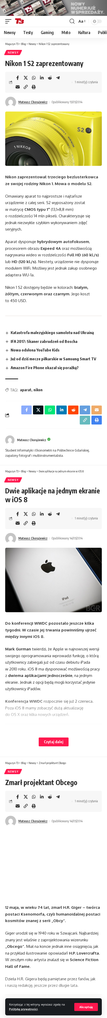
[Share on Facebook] (17, 78)
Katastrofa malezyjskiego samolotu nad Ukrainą (52, 332)
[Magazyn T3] (19, 21)
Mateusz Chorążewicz (33, 102)
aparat (25, 390)
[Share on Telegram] (58, 78)
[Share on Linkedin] (41, 78)
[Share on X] (25, 78)
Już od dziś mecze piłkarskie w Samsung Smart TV (53, 358)
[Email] (17, 87)
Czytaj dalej (53, 742)
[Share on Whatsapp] (33, 78)
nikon (38, 390)
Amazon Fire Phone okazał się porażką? (45, 367)
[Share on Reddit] (50, 78)
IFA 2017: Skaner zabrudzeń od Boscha (44, 341)
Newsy (13, 52)
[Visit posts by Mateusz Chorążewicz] (10, 102)
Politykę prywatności (23, 1009)
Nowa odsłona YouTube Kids (35, 350)
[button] (86, 1007)
